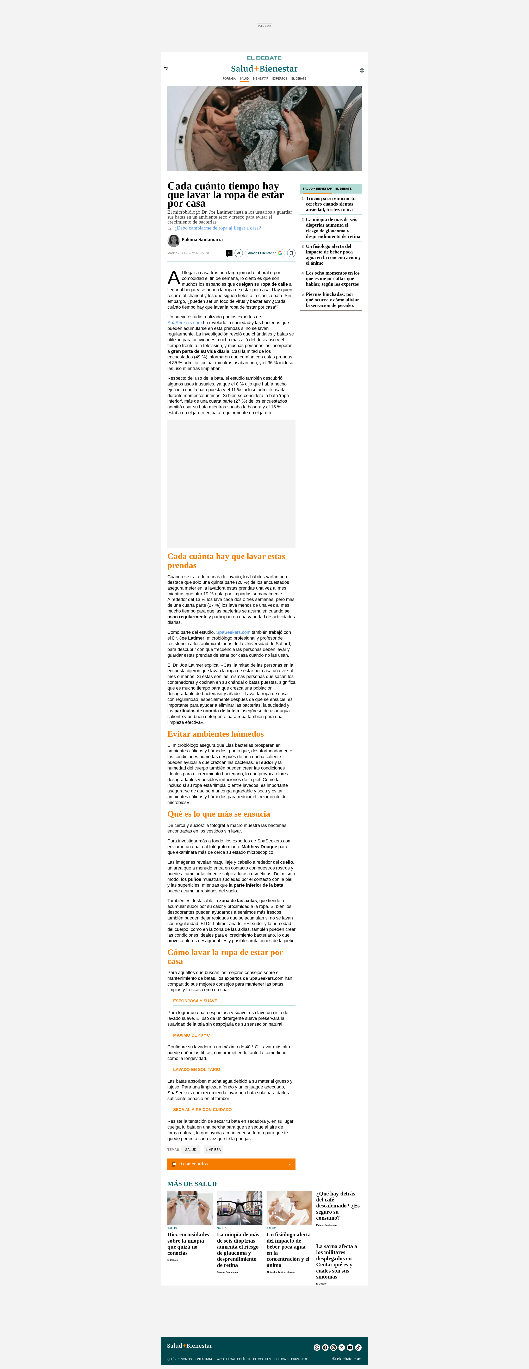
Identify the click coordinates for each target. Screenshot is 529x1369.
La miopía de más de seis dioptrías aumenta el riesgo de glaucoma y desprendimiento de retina (333, 228)
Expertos (279, 78)
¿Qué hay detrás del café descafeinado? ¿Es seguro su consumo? (338, 1206)
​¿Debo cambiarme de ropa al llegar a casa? (218, 228)
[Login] (362, 71)
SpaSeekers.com (184, 322)
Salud (191, 1149)
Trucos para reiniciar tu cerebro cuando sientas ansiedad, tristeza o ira (331, 204)
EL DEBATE (298, 78)
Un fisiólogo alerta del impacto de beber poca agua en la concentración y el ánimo (333, 255)
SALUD (244, 78)
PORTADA (229, 78)
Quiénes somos (179, 1359)
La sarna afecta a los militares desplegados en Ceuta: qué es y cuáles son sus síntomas (336, 1261)
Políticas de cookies (254, 1359)
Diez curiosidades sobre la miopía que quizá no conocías (188, 1243)
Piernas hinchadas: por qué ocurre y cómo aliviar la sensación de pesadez (332, 299)
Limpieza (213, 1149)
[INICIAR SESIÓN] (362, 71)
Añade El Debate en (262, 253)
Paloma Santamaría (202, 239)
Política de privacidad (290, 1359)
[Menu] (164, 62)
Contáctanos (204, 1359)
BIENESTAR (260, 78)
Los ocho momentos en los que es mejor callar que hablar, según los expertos (333, 278)
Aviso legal (226, 1359)
